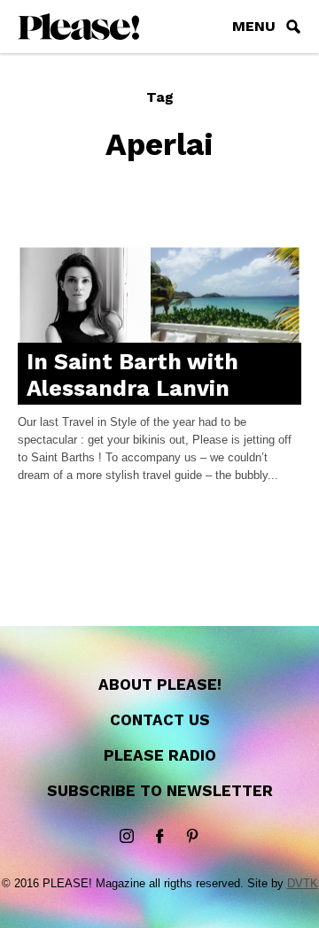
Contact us (160, 720)
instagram (127, 836)
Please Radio (160, 755)
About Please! (160, 684)
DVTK (302, 883)
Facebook (159, 836)
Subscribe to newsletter (160, 791)
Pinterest (192, 836)
